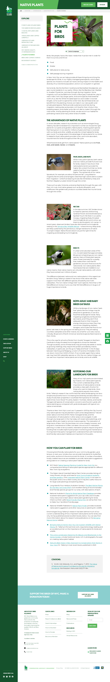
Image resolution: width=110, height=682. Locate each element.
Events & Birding (8, 339)
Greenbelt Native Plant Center (78, 477)
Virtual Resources (72, 635)
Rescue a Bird (88, 4)
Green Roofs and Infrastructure (28, 41)
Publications (70, 623)
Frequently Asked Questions (95, 652)
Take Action (7, 343)
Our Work (6, 334)
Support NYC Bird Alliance (88, 595)
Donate (102, 4)
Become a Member (51, 636)
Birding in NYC (71, 631)
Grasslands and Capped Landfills (30, 36)
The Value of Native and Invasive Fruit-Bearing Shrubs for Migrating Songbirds (74, 566)
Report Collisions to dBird (53, 619)
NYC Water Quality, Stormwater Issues (28, 51)
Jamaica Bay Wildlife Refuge (68, 226)
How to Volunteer (50, 627)
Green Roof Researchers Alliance (30, 46)
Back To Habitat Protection (30, 64)
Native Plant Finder (79, 506)
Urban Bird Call (8, 673)
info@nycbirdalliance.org (32, 648)
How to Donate (50, 632)
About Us (6, 352)
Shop (4, 356)
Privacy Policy (59, 668)
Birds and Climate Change (31, 57)
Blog (68, 614)
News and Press (71, 619)
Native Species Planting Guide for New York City (76, 465)
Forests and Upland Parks (31, 25)
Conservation (37, 10)
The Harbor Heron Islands (31, 28)
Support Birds (7, 348)
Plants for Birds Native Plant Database (79, 493)
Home (21, 11)
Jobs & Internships (51, 623)
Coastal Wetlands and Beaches (30, 32)
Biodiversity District (29, 60)
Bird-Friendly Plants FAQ (76, 500)
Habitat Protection (49, 10)
